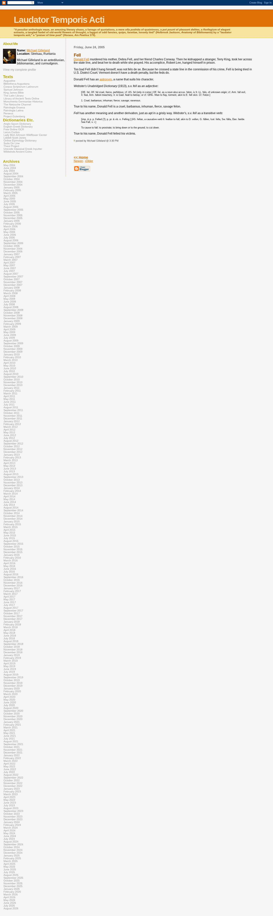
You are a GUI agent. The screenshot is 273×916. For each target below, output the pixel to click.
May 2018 (9, 633)
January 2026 (12, 889)
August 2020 (11, 708)
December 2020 (13, 719)
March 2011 (10, 393)
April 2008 (9, 296)
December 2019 (13, 685)
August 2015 (11, 541)
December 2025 (13, 886)
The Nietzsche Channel (17, 104)
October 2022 (12, 780)
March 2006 (11, 226)
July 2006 (9, 237)
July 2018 (9, 638)
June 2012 (10, 435)
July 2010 (9, 371)
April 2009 (9, 329)
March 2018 (11, 627)
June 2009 (10, 335)
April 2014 (9, 496)
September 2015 (13, 543)
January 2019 (12, 655)
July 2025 (9, 872)
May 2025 (9, 866)
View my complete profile (19, 69)
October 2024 (12, 847)
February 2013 (12, 457)
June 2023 (10, 802)
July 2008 (9, 304)
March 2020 (11, 694)
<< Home (81, 157)
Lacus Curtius (12, 132)
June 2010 (10, 368)
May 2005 (9, 198)
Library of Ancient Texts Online (21, 98)
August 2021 (11, 741)
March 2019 (11, 660)
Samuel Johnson (13, 89)
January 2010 (12, 354)
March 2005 (11, 193)
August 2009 (11, 340)
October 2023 (12, 813)
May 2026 (9, 900)
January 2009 (12, 321)
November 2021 (13, 749)
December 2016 (13, 585)
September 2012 (13, 443)
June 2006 (10, 234)
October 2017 (12, 613)
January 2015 (12, 521)
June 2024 (10, 836)
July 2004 (9, 170)
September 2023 (13, 811)
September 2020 (13, 710)
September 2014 (13, 510)
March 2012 (11, 427)
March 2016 (11, 560)
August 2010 (11, 374)
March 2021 (11, 727)
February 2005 (12, 190)
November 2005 (13, 215)
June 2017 (10, 602)
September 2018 (13, 644)
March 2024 (11, 827)
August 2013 (11, 474)
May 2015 (9, 532)
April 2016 (9, 563)
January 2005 (12, 187)
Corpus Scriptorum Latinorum (21, 86)
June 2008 (10, 301)
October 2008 (12, 312)
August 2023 (11, 808)
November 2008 (13, 315)
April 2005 (9, 195)
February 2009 (12, 324)
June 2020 (10, 702)
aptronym (106, 79)
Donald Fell (81, 59)
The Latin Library (14, 95)
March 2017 (11, 594)
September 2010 (13, 376)
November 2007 (13, 282)
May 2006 (9, 232)
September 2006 (13, 243)
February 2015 (12, 524)
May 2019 (9, 666)
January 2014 (12, 488)
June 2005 (10, 201)
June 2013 (10, 468)
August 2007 (11, 273)
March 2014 (11, 493)
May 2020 (9, 699)
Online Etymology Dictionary (20, 140)
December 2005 (13, 218)
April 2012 (9, 429)
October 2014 (12, 513)
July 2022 (9, 772)
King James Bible (14, 92)
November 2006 (13, 248)
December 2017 (13, 619)
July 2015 (9, 538)
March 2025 (11, 861)
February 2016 (12, 557)
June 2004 (10, 168)
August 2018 (11, 641)
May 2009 (9, 332)
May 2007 (9, 265)
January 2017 (12, 588)
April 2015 (9, 530)
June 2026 (10, 903)
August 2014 (11, 507)
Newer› (78, 161)
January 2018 (12, 621)
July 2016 (9, 571)
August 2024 (11, 841)
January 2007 (12, 254)
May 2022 (9, 766)
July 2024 (9, 839)
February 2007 (12, 257)
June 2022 (10, 769)
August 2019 (11, 674)
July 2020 (9, 705)
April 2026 (9, 897)
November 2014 (13, 516)
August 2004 (11, 173)
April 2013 (9, 463)
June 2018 (10, 635)
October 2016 (12, 580)
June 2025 (10, 869)
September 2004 (13, 176)
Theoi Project (11, 146)
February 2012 (12, 424)
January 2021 (12, 722)
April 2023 (9, 797)
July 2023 (9, 805)
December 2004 (13, 184)
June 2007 (10, 268)
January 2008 (12, 287)
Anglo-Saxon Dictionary (17, 123)
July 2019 (9, 671)
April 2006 (9, 229)
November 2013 (13, 482)
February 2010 (12, 357)
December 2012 (13, 452)
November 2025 (13, 883)
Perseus (8, 113)
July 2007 (9, 271)
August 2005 (11, 207)
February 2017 (12, 591)
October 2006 (12, 246)
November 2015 (13, 549)
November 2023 (13, 816)
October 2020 (12, 713)
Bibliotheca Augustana (17, 83)
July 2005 (9, 204)
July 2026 (9, 905)
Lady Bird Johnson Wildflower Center (25, 135)
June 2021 (10, 736)
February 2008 (12, 290)
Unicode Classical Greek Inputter (23, 149)
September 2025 (13, 877)
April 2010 (9, 363)
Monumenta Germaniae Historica (23, 101)
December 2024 (13, 852)
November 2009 (13, 349)
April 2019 (9, 663)
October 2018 (12, 646)
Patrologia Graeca (14, 107)
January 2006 (12, 221)
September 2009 (13, 343)
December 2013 (13, 485)
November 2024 (13, 850)
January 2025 (12, 855)
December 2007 (13, 285)
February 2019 (12, 658)
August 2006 (11, 240)
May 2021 (9, 733)
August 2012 (11, 440)
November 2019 (13, 683)
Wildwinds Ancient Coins (18, 151)
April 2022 (9, 763)
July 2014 (9, 504)
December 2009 (13, 351)
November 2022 (13, 783)
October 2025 (12, 880)
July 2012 (9, 438)
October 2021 (12, 747)
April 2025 (9, 864)
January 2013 (12, 454)
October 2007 (12, 279)
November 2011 (13, 415)
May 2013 (9, 465)
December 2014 (13, 518)
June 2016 (10, 568)
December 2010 (13, 385)
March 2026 (11, 894)
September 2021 (13, 744)
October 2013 (12, 479)
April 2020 (9, 697)
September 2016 (13, 577)
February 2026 (12, 891)
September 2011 (13, 410)
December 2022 (13, 786)
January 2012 (12, 421)
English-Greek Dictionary (18, 126)
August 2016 (11, 574)
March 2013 (11, 460)
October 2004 (12, 179)
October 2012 (12, 446)
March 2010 (11, 360)
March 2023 (11, 794)
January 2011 (12, 388)
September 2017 (13, 610)
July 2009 (9, 337)
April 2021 (9, 730)
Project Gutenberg (14, 116)
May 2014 (9, 499)
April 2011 (9, 396)
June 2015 (10, 535)
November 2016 (13, 582)
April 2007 (9, 262)
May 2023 (9, 800)
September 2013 (13, 477)
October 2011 (12, 413)
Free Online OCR (14, 129)
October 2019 (12, 680)
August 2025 (11, 875)
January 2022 (12, 755)
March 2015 (11, 527)
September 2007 (13, 276)
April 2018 (9, 630)
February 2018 (12, 624)
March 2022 (11, 761)
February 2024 (12, 825)
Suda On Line (12, 143)
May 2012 (9, 432)
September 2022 (13, 777)
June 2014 (10, 502)
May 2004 (9, 165)
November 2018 (13, 649)
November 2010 (13, 382)
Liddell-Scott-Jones (15, 137)
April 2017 (9, 596)
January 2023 (12, 788)
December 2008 (13, 318)
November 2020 (13, 716)
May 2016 (9, 566)
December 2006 (13, 251)
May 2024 (9, 833)
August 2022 (11, 774)
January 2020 (12, 688)
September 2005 (13, 209)
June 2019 (10, 669)
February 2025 (12, 858)
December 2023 (13, 819)
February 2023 (12, 791)
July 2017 (9, 605)
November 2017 (13, 616)
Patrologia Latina (13, 110)
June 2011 (10, 401)
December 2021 (13, 752)
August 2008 (11, 307)
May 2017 (9, 599)
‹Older (89, 161)
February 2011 (12, 390)
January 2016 (12, 555)
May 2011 (9, 399)
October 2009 (12, 346)
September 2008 (13, 310)
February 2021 (12, 724)
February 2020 (12, 691)
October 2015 (12, 546)
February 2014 (12, 491)
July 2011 (9, 404)
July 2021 (9, 738)
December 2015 (13, 552)
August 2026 (11, 908)
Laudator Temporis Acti (59, 20)
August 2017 (11, 607)
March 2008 (11, 293)
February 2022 (12, 758)
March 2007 (11, 260)
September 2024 (13, 844)
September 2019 (13, 677)
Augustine (9, 80)
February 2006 (12, 223)
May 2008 (9, 298)
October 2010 (12, 379)
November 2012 (13, 449)
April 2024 (9, 830)
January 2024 (12, 822)
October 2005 (12, 212)
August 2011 (11, 407)
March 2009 (11, 326)
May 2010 (9, 365)
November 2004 (13, 182)
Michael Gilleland (38, 50)
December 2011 (13, 418)
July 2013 (9, 471)
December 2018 (13, 652)
